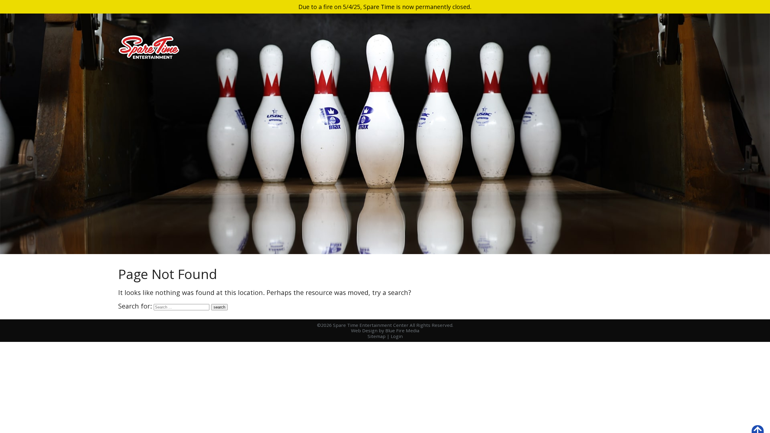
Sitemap (377, 336)
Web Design (364, 330)
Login (397, 336)
